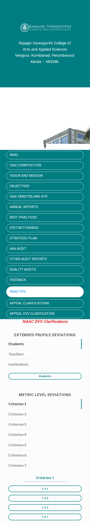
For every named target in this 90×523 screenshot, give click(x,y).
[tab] (45, 344)
